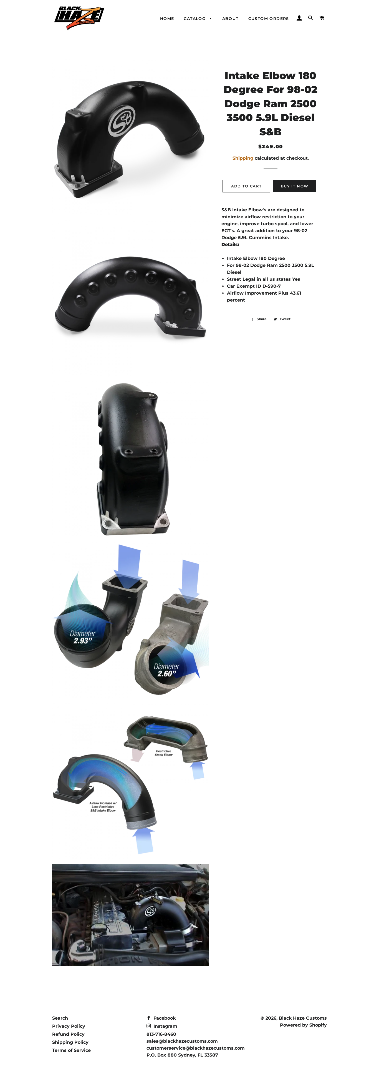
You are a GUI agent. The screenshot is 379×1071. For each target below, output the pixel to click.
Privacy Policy (68, 1026)
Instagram (164, 1026)
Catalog (195, 18)
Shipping (243, 158)
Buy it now (294, 186)
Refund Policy (68, 1034)
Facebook (164, 1018)
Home (167, 18)
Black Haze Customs (303, 1018)
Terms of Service (71, 1050)
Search (60, 1018)
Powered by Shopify (303, 1025)
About (230, 18)
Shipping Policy (70, 1042)
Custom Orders (268, 18)
